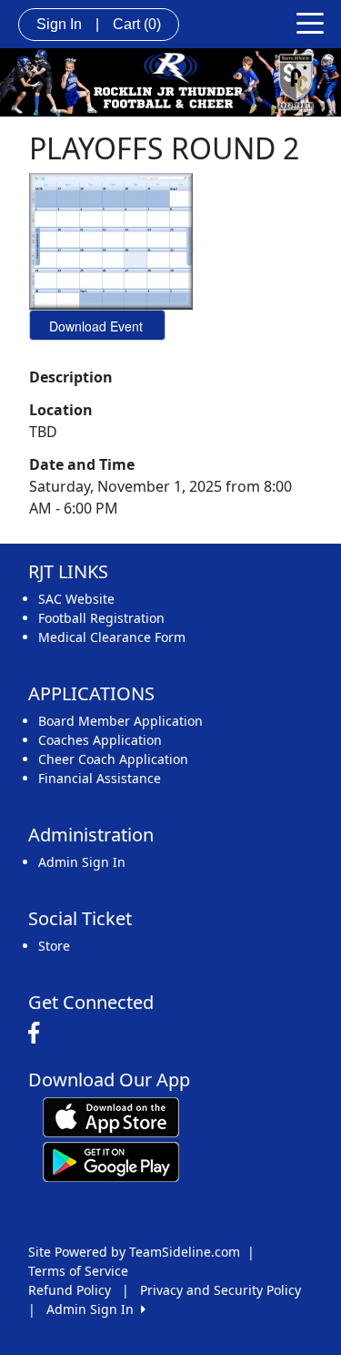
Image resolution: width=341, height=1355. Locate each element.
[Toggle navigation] (310, 22)
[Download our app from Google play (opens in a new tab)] (111, 1160)
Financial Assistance (99, 778)
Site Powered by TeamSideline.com (134, 1251)
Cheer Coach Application (113, 759)
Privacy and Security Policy (220, 1290)
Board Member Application (120, 720)
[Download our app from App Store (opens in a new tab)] (111, 1116)
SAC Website (76, 598)
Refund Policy (69, 1290)
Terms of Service (78, 1270)
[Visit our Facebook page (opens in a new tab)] (38, 1033)
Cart (137, 24)
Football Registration (101, 618)
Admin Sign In (81, 862)
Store (54, 945)
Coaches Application (100, 740)
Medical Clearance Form (112, 637)
